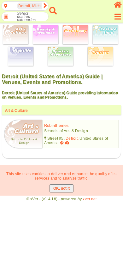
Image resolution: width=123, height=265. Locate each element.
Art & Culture (16, 110)
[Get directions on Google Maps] (62, 143)
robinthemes (56, 125)
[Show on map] (67, 143)
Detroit (72, 138)
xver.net (90, 199)
